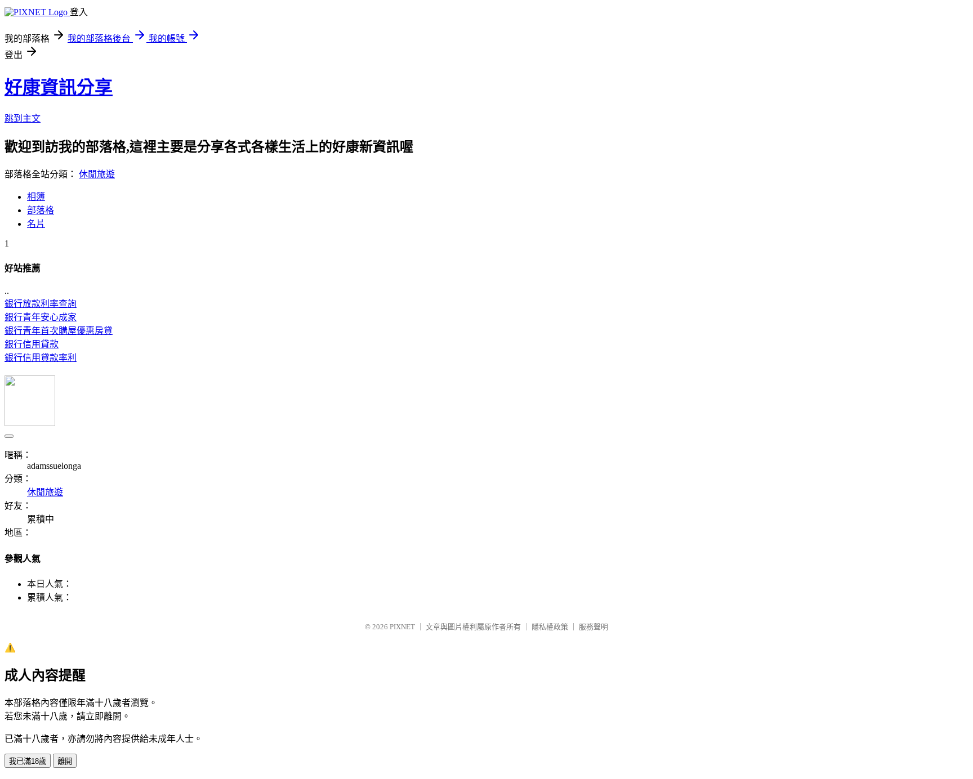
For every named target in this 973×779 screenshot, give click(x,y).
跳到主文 (23, 118)
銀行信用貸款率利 (41, 357)
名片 (36, 224)
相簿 (36, 197)
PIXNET (402, 627)
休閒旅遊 (97, 174)
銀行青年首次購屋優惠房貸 (59, 330)
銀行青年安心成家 (41, 317)
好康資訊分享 (59, 87)
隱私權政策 (550, 627)
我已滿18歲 (27, 761)
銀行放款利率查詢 (41, 303)
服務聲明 (593, 627)
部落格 (40, 210)
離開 (64, 761)
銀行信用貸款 (32, 344)
